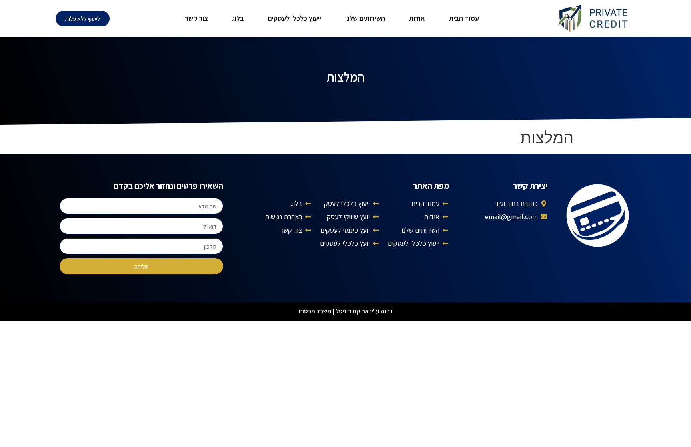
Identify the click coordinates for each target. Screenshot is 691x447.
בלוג (238, 18)
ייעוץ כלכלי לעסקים (294, 18)
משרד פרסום (315, 311)
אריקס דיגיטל (352, 311)
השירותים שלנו (365, 18)
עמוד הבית (464, 18)
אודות (417, 18)
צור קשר (196, 18)
